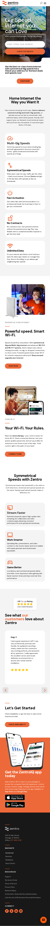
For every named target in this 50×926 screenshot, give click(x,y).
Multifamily (9, 860)
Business (8, 856)
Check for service (25, 52)
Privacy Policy (10, 887)
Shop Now (25, 81)
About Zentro (10, 863)
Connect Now (15, 454)
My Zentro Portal (11, 880)
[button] (5, 690)
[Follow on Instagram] (21, 911)
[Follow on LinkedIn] (16, 911)
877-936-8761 (15, 840)
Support (8, 877)
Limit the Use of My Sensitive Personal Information (23, 898)
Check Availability (17, 724)
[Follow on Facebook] (7, 911)
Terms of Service (11, 884)
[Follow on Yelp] (11, 911)
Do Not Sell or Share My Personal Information (21, 894)
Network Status (10, 891)
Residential (9, 853)
